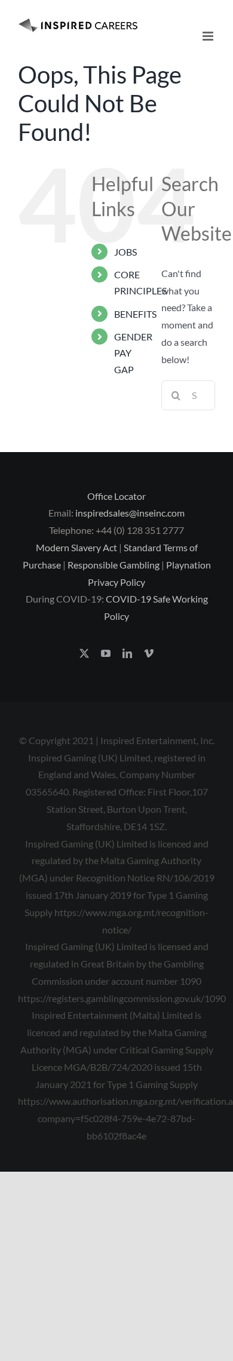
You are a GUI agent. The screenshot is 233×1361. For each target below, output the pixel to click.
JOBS (125, 251)
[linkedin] (127, 653)
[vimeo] (149, 653)
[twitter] (84, 653)
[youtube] (106, 653)
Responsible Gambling (114, 564)
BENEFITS (135, 313)
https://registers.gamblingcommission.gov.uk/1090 (122, 998)
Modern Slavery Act (76, 547)
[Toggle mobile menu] (209, 36)
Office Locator (116, 496)
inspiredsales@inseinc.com (130, 512)
